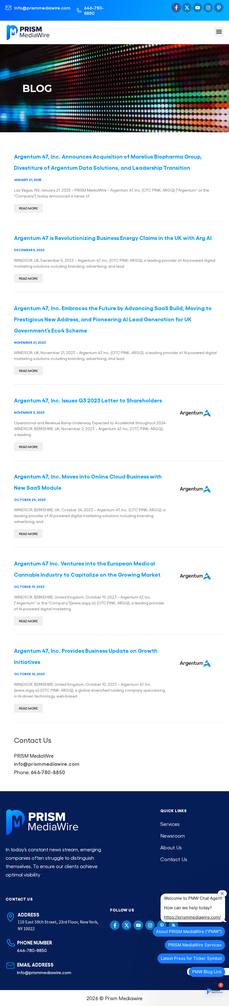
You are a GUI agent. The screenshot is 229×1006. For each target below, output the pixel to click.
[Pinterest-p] (218, 7)
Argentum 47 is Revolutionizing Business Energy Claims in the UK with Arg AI (113, 237)
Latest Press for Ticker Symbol (191, 958)
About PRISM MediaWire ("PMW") (189, 931)
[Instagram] (208, 7)
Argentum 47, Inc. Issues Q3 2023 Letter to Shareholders (88, 400)
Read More (28, 208)
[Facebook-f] (176, 7)
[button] (218, 31)
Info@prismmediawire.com (42, 7)
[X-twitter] (187, 7)
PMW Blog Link (207, 971)
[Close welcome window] (222, 893)
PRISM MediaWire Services (195, 945)
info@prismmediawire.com (46, 763)
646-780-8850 (94, 10)
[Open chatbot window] (214, 991)
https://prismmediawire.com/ (192, 917)
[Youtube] (197, 7)
